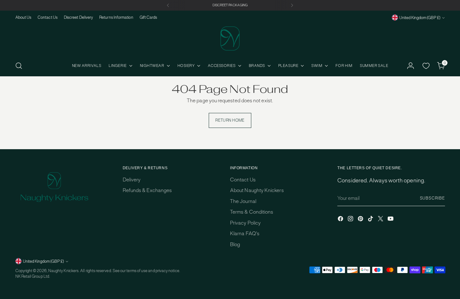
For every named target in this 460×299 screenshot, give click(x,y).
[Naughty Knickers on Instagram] (351, 219)
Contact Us (243, 179)
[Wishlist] (426, 65)
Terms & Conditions (251, 212)
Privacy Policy (245, 223)
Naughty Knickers (63, 270)
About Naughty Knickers (257, 190)
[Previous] (168, 5)
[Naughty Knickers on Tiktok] (371, 219)
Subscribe (432, 198)
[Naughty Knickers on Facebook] (341, 219)
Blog (235, 244)
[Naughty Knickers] (230, 38)
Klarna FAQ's (244, 233)
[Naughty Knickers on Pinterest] (361, 219)
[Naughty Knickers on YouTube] (391, 219)
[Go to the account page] (410, 65)
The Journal (243, 201)
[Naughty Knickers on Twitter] (381, 219)
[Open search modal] (19, 65)
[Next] (292, 5)
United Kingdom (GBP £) (419, 17)
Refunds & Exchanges (147, 190)
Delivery (132, 179)
